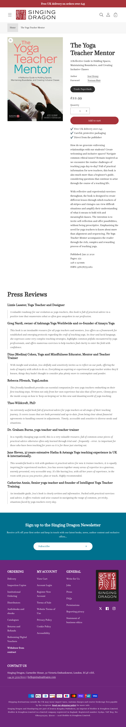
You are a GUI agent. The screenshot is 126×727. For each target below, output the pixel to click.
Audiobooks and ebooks (15, 611)
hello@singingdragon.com (42, 677)
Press (69, 591)
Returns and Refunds (13, 628)
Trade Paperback (83, 89)
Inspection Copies (16, 585)
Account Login (44, 585)
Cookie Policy (44, 626)
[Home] (35, 15)
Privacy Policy (44, 619)
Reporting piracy (75, 611)
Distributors (13, 602)
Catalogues (13, 619)
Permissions (72, 605)
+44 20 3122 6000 (16, 677)
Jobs (68, 585)
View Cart (42, 578)
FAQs (69, 598)
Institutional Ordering (13, 593)
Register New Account (44, 593)
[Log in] (108, 15)
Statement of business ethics (74, 620)
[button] (9, 14)
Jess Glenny (93, 76)
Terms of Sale (44, 602)
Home (13, 27)
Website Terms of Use (46, 611)
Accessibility (43, 633)
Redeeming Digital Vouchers (17, 639)
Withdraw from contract (15, 649)
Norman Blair (94, 80)
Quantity (74, 105)
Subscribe (44, 546)
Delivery (11, 578)
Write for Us (73, 578)
